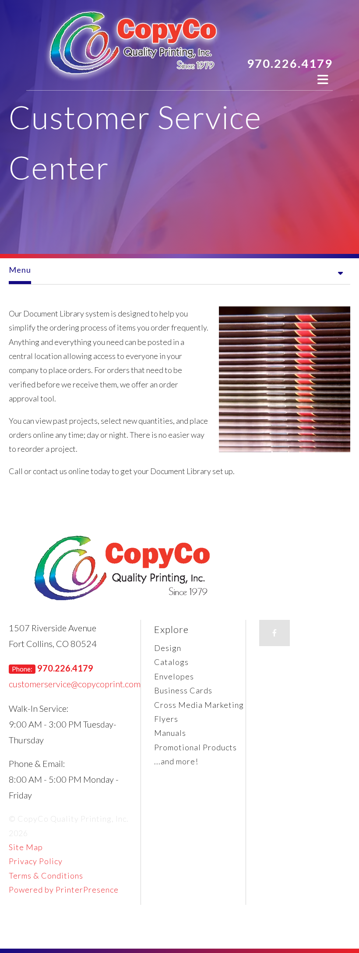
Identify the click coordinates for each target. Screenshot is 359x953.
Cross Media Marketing (199, 705)
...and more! (176, 761)
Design (167, 648)
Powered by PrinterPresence (64, 889)
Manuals (170, 733)
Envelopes (174, 676)
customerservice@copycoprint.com (75, 684)
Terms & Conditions (46, 875)
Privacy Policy (36, 861)
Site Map (26, 847)
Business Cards (183, 690)
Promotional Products (195, 747)
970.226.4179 (290, 63)
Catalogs (171, 662)
